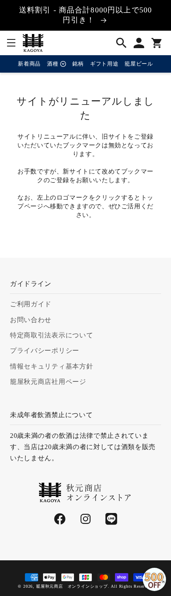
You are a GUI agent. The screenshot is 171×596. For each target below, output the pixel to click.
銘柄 (77, 64)
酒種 (52, 64)
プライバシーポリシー (44, 350)
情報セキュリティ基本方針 (51, 366)
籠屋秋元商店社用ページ (48, 381)
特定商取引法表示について (51, 335)
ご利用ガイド (30, 304)
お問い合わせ (30, 319)
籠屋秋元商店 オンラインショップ (72, 586)
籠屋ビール (139, 64)
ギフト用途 (104, 64)
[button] (11, 43)
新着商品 (29, 64)
